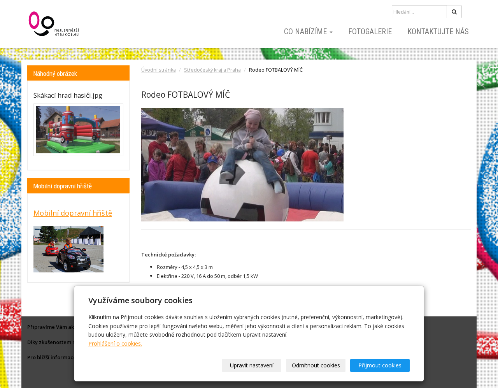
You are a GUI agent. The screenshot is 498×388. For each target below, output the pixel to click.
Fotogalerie (370, 31)
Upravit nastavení (252, 365)
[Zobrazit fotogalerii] (78, 130)
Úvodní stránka (158, 70)
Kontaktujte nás (438, 31)
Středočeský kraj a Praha (212, 70)
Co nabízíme (306, 31)
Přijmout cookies (380, 365)
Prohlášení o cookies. (115, 343)
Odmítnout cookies (316, 365)
